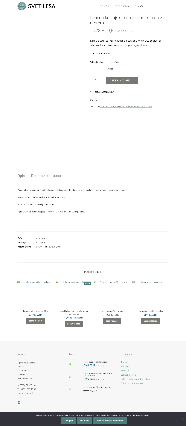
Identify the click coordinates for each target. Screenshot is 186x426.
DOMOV (105, 6)
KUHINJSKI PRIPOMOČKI (134, 107)
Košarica (125, 371)
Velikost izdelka (96, 62)
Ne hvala (84, 420)
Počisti (110, 69)
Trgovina (122, 6)
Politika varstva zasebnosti (110, 420)
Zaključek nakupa (128, 375)
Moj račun (125, 366)
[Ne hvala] (182, 419)
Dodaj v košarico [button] (73, 324)
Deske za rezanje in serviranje (112, 107)
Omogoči (68, 420)
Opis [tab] (21, 175)
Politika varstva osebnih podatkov (135, 379)
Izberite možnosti (35, 321)
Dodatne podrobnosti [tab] (48, 175)
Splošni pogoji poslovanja (132, 383)
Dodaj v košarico (122, 80)
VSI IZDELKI (148, 107)
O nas (139, 6)
